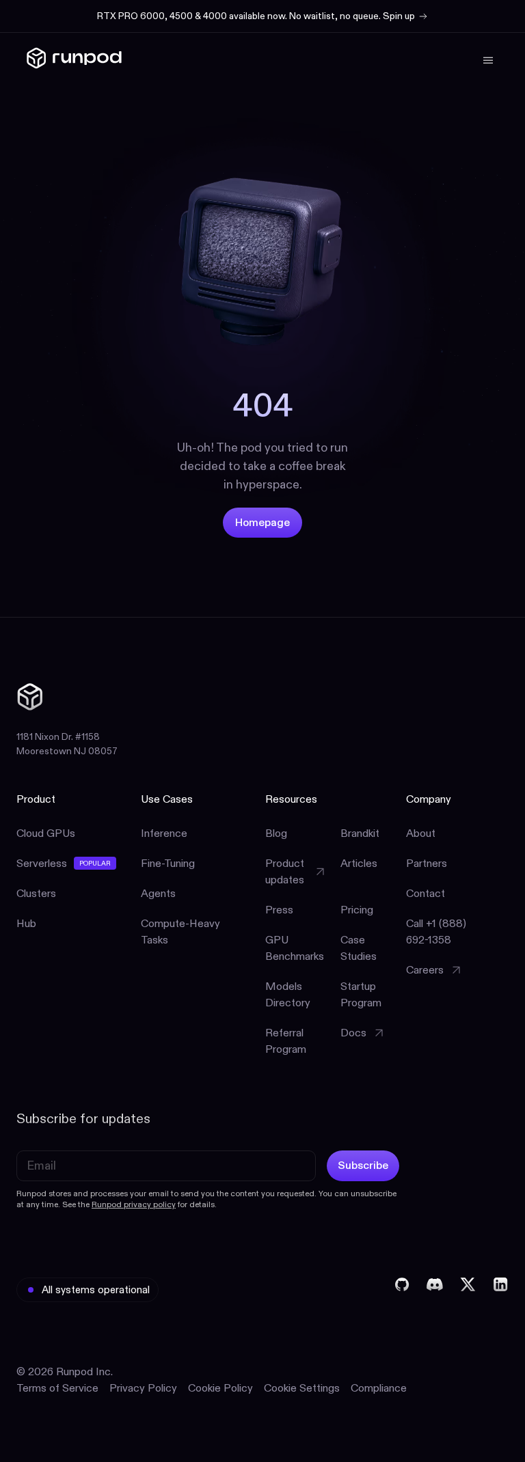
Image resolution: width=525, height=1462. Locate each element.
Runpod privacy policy (134, 1204)
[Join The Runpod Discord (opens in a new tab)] (435, 1284)
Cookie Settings (302, 1387)
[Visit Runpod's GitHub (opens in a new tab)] (402, 1284)
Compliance (379, 1387)
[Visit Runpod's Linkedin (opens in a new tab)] (500, 1284)
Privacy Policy (143, 1387)
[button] (485, 60)
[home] (74, 60)
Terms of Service (57, 1387)
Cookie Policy (220, 1387)
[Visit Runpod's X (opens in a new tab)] (467, 1284)
